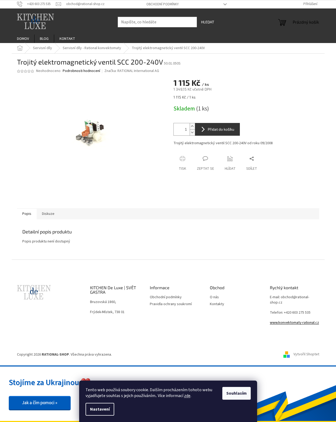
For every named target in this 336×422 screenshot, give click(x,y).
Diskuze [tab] (48, 213)
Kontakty (217, 304)
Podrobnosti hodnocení (81, 71)
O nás (214, 297)
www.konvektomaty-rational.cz (294, 322)
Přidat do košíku (221, 129)
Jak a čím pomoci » (39, 403)
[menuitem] (23, 39)
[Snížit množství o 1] (192, 132)
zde (187, 396)
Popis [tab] (26, 213)
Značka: (131, 71)
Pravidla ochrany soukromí (171, 304)
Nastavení (100, 409)
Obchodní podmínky (162, 4)
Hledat (207, 22)
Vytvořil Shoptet (306, 354)
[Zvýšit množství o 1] (192, 126)
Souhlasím (236, 393)
